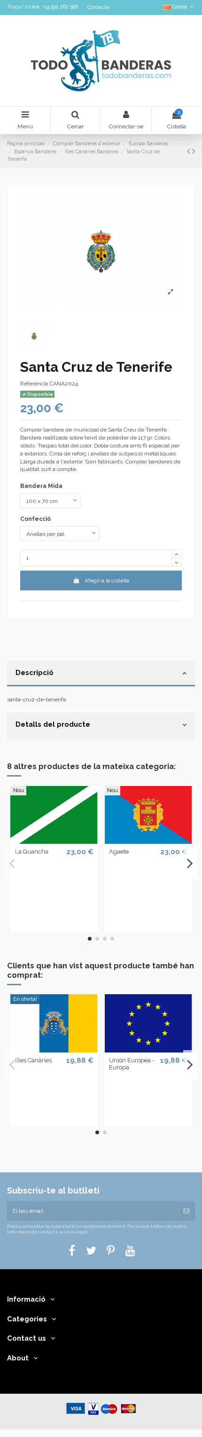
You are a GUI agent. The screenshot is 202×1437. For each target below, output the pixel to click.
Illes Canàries (33, 1060)
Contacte (98, 7)
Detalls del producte (53, 724)
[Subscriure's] (186, 1211)
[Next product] (193, 151)
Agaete (119, 851)
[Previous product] (189, 151)
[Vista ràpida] (54, 841)
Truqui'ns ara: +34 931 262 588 (43, 7)
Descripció (35, 672)
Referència (34, 383)
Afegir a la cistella (107, 580)
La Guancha (31, 851)
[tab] (101, 674)
